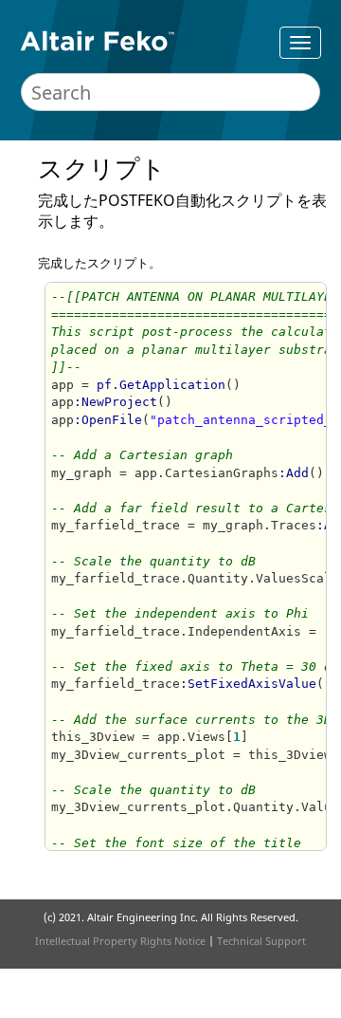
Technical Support (261, 941)
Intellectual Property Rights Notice (120, 941)
